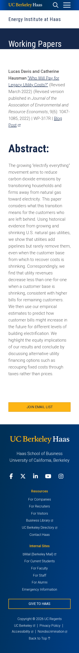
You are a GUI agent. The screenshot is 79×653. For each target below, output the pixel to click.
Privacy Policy (50, 626)
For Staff (39, 575)
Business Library (39, 520)
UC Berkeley (24, 626)
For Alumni (39, 582)
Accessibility (22, 631)
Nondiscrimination (52, 631)
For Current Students (39, 561)
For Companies (39, 499)
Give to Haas (39, 604)
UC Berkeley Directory (39, 528)
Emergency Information (39, 589)
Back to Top (38, 638)
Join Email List (40, 407)
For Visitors (39, 513)
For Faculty (39, 568)
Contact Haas (39, 535)
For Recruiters (39, 506)
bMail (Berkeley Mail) (39, 554)
